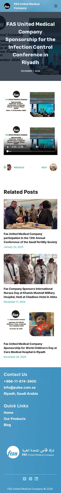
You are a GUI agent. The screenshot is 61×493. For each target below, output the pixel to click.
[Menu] (55, 5)
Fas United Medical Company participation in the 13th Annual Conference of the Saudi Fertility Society (30, 238)
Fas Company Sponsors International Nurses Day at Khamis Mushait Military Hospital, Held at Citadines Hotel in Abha (30, 293)
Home (8, 413)
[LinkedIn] (36, 478)
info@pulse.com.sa (20, 387)
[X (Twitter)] (24, 478)
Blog (7, 425)
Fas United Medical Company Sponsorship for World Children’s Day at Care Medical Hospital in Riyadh (30, 348)
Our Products (15, 419)
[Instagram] (30, 478)
